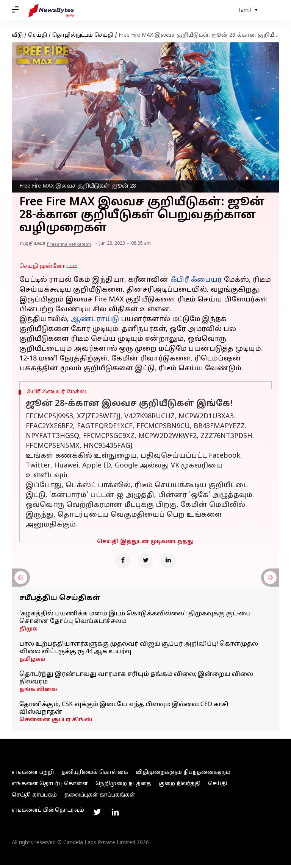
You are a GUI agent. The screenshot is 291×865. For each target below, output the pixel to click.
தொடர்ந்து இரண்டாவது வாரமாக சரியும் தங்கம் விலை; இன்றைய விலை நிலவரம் (136, 678)
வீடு (17, 35)
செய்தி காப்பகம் (34, 795)
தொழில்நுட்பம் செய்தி (82, 35)
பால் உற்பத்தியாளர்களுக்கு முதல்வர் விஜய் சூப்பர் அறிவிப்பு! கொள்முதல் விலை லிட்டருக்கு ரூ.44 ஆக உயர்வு (138, 647)
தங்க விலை (38, 689)
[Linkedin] (168, 560)
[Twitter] (145, 560)
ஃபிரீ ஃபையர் (196, 280)
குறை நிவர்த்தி (179, 784)
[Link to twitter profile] (97, 812)
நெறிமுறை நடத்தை (123, 784)
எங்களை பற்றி (33, 772)
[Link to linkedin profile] (115, 812)
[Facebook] (122, 560)
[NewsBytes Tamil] (51, 11)
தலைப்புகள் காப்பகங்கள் (99, 795)
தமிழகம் (32, 659)
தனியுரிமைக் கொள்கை (94, 772)
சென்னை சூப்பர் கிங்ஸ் (55, 720)
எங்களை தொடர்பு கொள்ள (50, 784)
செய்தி (37, 35)
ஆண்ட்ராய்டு (95, 319)
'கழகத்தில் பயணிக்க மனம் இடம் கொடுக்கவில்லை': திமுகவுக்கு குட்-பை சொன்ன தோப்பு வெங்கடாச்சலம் (135, 617)
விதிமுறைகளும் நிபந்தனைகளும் (183, 772)
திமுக (28, 629)
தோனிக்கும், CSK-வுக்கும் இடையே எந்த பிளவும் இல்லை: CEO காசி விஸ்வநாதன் (123, 708)
